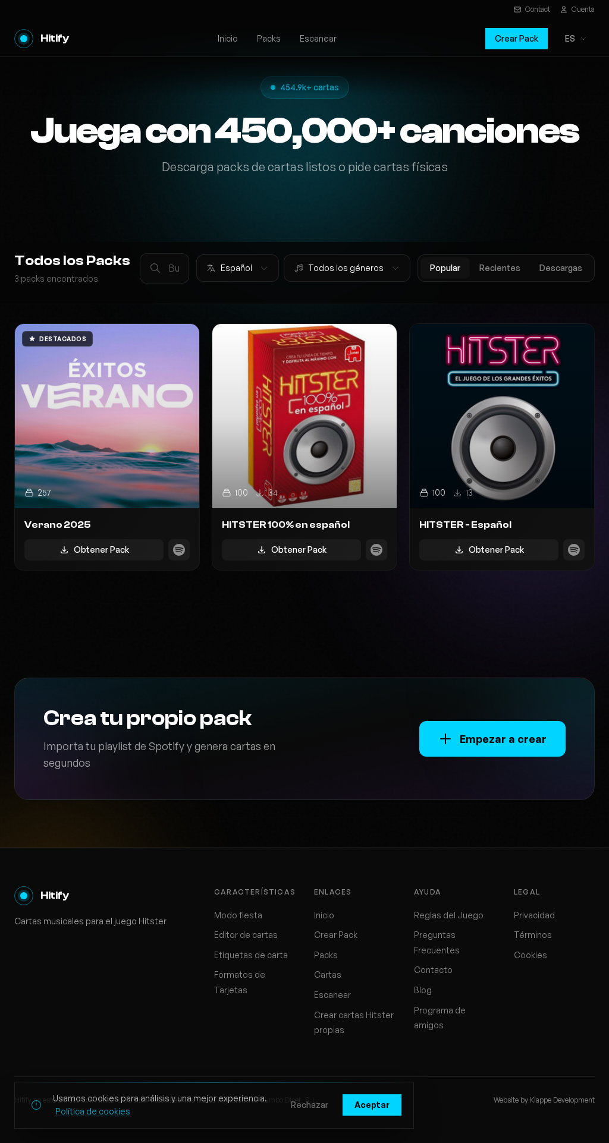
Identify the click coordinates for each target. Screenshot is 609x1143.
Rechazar (309, 1105)
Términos (533, 935)
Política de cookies (92, 1111)
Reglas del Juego (449, 915)
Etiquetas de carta (251, 955)
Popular (445, 268)
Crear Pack (516, 38)
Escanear (318, 38)
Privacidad (534, 915)
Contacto (433, 970)
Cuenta (583, 9)
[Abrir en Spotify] (179, 550)
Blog (423, 990)
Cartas (327, 974)
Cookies (530, 955)
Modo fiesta (238, 915)
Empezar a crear (503, 738)
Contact (537, 9)
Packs (269, 38)
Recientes (499, 268)
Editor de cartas (246, 935)
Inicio (228, 38)
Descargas (560, 268)
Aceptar (372, 1105)
